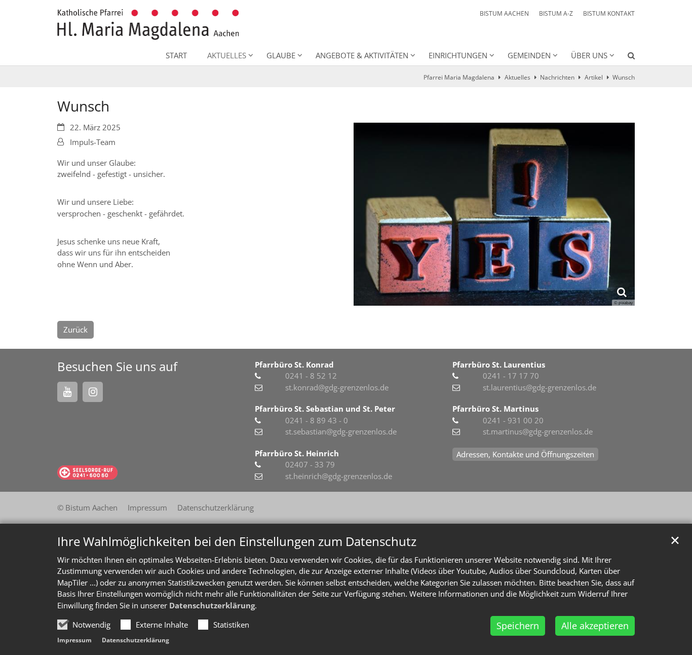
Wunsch (623, 77)
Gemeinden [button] (529, 55)
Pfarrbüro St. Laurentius (498, 364)
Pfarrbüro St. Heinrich (297, 453)
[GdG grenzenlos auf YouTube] (67, 392)
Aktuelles (517, 77)
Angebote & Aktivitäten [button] (362, 55)
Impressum (74, 640)
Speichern (517, 626)
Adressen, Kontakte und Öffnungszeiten (525, 454)
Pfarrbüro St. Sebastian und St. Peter (325, 409)
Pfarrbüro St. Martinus (495, 409)
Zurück (75, 329)
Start (176, 55)
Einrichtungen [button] (458, 55)
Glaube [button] (280, 55)
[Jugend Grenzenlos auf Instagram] (93, 392)
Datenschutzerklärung (212, 605)
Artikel (594, 77)
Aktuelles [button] (226, 55)
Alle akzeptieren (595, 626)
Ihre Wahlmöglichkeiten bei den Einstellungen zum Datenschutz (236, 541)
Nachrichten (557, 77)
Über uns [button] (589, 55)
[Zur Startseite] (148, 24)
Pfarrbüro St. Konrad (294, 364)
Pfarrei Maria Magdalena (459, 77)
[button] (624, 57)
